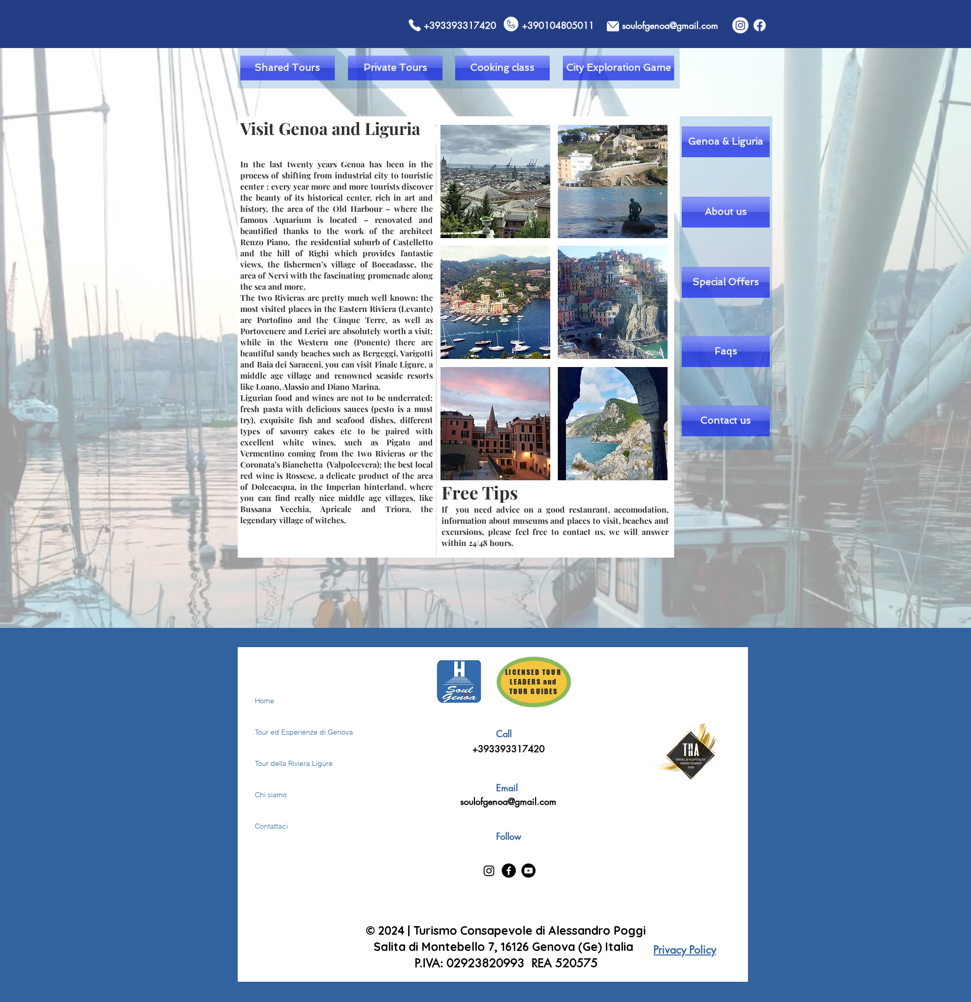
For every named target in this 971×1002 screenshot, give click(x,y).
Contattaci (271, 826)
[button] (495, 181)
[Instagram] (740, 25)
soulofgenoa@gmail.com (508, 801)
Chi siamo (271, 794)
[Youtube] (528, 870)
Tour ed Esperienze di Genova (290, 732)
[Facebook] (760, 25)
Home (264, 700)
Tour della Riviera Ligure (290, 763)
